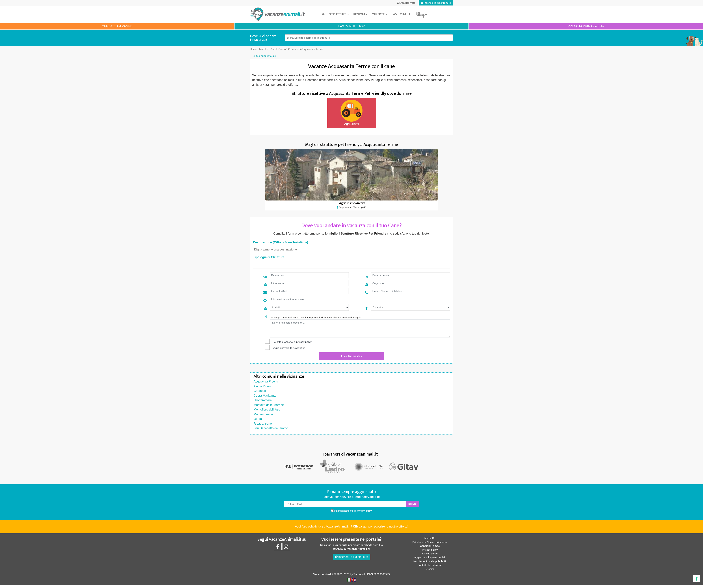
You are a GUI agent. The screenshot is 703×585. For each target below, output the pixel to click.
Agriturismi (351, 124)
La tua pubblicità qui (264, 55)
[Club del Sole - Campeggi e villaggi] (369, 466)
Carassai (260, 391)
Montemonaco (263, 414)
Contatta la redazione (429, 565)
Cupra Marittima (265, 395)
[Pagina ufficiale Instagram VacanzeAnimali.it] (286, 547)
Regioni (359, 14)
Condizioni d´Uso (430, 545)
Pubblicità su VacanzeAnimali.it (430, 542)
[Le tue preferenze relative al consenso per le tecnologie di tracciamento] (696, 578)
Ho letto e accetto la (353, 510)
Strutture (338, 14)
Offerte (378, 14)
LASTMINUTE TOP (351, 26)
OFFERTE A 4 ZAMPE (117, 26)
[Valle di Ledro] (334, 466)
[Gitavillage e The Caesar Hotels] (403, 466)
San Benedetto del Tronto (271, 428)
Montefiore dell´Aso (267, 409)
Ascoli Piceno (263, 386)
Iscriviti (412, 504)
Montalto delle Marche (269, 405)
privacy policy (304, 341)
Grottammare (263, 400)
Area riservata (407, 2)
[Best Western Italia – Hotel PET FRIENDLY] (299, 466)
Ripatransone (263, 423)
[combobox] (351, 249)
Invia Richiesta (351, 356)
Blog (420, 14)
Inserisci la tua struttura (437, 2)
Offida (258, 419)
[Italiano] (349, 579)
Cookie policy (430, 553)
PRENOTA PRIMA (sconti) (586, 26)
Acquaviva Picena (266, 381)
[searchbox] (351, 249)
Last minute (401, 14)
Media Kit (429, 538)
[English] (354, 579)
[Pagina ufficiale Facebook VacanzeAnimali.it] (278, 547)
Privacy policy (430, 549)
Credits (430, 568)
